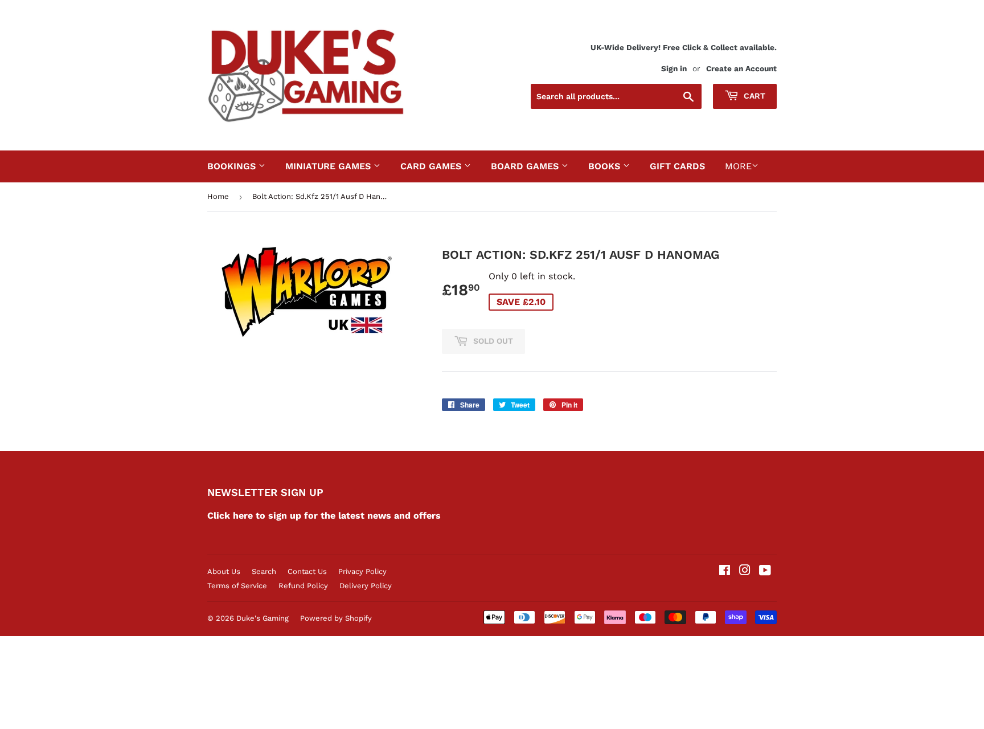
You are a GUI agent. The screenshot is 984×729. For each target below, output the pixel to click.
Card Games (432, 166)
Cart (753, 95)
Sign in (674, 68)
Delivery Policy (365, 585)
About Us (223, 571)
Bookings (233, 166)
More (738, 166)
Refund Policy (303, 585)
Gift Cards (677, 166)
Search (264, 571)
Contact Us (307, 571)
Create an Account (741, 68)
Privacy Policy (362, 571)
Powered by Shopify (336, 618)
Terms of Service (237, 585)
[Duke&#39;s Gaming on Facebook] (725, 571)
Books (605, 166)
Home (218, 196)
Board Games (526, 166)
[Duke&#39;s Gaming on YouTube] (765, 571)
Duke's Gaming (262, 618)
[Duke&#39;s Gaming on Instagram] (745, 571)
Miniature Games (329, 166)
